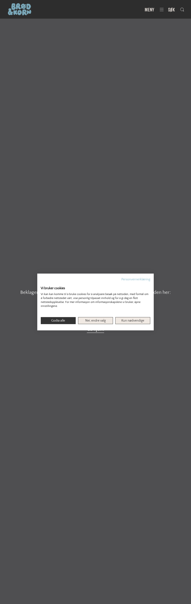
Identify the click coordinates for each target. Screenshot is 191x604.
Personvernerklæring (135, 279)
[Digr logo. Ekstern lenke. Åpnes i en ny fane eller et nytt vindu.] (44, 283)
